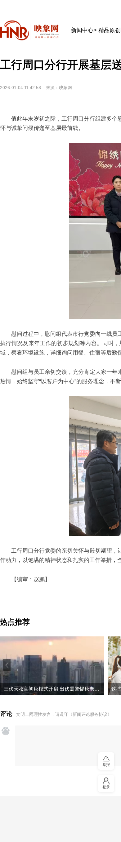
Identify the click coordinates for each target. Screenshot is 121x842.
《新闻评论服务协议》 (90, 714)
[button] (7, 665)
